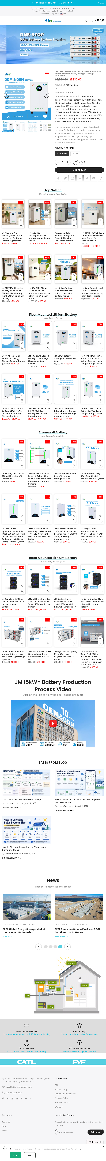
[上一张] (38, 946)
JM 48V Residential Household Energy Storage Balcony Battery (13, 358)
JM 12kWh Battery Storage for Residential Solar (65, 358)
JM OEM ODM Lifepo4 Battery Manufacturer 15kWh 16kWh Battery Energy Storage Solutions (78, 73)
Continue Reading (10, 807)
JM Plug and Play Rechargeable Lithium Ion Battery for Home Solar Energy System (12, 237)
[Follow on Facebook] (58, 178)
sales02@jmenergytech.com (63, 8)
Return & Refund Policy (65, 1093)
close (5, 3)
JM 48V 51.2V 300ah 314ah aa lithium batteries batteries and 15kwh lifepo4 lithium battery (39, 293)
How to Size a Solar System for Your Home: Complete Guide (24, 848)
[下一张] (67, 946)
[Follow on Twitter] (65, 178)
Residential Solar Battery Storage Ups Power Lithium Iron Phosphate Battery (64, 237)
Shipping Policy (61, 1098)
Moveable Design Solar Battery (79, 96)
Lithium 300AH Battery (91, 112)
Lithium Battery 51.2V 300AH (74, 118)
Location (45, 14)
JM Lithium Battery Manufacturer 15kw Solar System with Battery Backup (64, 292)
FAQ (57, 1085)
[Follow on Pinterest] (86, 178)
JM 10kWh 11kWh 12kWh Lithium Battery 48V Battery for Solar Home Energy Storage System (91, 360)
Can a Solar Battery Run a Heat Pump (21, 799)
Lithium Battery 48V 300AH (67, 115)
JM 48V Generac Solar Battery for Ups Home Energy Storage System (91, 411)
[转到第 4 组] (60, 946)
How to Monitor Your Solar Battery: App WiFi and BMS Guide (77, 801)
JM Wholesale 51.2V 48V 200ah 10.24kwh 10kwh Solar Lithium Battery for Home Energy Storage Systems (39, 478)
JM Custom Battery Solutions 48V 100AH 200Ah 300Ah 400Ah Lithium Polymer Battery (65, 603)
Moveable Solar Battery (82, 121)
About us (6, 1122)
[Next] (46, 95)
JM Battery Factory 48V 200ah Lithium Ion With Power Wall (13, 476)
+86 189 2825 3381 (40, 8)
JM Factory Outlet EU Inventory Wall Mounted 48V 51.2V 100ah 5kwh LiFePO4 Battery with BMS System (39, 533)
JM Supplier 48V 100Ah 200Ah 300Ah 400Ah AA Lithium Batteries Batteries (13, 603)
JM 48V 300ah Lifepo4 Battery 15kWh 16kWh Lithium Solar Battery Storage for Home (12, 412)
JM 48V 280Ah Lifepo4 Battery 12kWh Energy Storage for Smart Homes (38, 360)
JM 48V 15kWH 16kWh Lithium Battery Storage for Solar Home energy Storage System (65, 412)
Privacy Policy (76, 1149)
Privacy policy (61, 1089)
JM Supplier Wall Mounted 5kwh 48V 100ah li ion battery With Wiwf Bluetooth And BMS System (92, 533)
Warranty (59, 1107)
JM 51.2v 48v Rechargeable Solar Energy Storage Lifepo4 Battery (39, 237)
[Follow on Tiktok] (101, 178)
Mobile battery (93, 118)
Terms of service (62, 1102)
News (4, 1130)
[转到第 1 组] (46, 946)
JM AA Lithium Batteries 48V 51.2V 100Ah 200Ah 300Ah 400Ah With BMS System (39, 603)
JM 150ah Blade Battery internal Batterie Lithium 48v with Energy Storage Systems (13, 655)
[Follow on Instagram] (72, 178)
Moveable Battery (63, 121)
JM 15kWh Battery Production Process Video (53, 686)
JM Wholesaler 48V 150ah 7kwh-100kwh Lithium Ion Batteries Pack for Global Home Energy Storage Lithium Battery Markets (91, 658)
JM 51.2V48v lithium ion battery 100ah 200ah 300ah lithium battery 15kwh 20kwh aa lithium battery (13, 293)
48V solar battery (73, 106)
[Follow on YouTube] (93, 178)
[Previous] (6, 95)
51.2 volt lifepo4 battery (73, 109)
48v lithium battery (82, 103)
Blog (4, 1126)
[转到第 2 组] (50, 946)
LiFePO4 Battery (91, 109)
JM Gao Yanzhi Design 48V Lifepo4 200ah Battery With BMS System (92, 476)
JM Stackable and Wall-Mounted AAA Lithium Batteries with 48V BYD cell (39, 655)
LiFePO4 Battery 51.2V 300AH (67, 112)
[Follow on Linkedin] (79, 178)
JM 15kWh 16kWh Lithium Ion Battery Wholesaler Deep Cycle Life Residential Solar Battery (92, 238)
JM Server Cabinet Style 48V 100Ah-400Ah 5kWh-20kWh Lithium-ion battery (92, 603)
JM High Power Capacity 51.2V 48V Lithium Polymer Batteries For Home (65, 655)
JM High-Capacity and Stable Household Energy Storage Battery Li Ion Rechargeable (92, 292)
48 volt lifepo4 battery (70, 100)
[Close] (103, 1146)
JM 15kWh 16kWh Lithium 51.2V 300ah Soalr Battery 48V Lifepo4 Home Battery (39, 412)
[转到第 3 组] (55, 946)
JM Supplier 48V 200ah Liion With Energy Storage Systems (65, 476)
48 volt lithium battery (92, 100)
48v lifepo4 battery (64, 103)
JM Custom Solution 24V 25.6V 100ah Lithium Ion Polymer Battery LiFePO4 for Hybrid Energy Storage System (65, 533)
